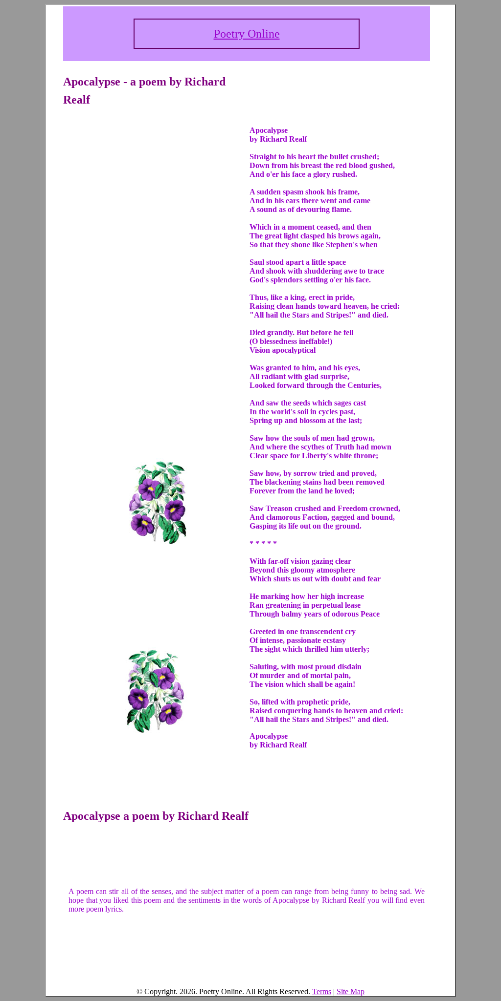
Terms (321, 991)
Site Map (350, 991)
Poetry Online (247, 33)
